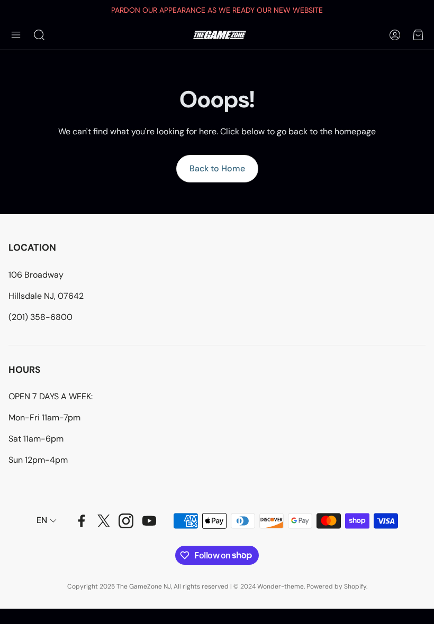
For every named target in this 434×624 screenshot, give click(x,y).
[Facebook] (81, 520)
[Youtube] (149, 520)
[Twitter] (103, 521)
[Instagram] (126, 520)
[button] (15, 34)
